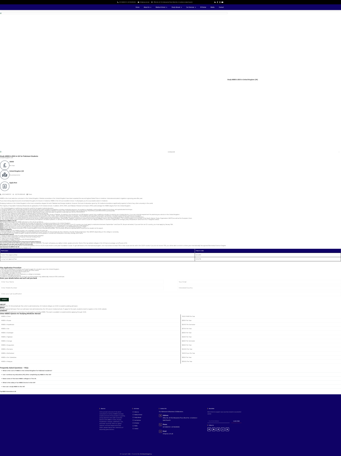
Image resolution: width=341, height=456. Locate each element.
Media (212, 7)
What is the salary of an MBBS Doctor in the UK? (19, 382)
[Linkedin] (218, 429)
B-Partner (203, 7)
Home (137, 7)
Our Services (190, 7)
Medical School (160, 7)
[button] (2, 152)
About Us (146, 7)
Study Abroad (176, 7)
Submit (4, 299)
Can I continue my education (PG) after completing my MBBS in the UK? (27, 374)
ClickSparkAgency (146, 454)
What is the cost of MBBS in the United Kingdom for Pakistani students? (27, 370)
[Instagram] (222, 429)
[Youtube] (213, 429)
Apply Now (13, 183)
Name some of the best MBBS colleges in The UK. (19, 378)
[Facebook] (209, 429)
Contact (221, 7)
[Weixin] (227, 429)
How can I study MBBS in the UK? (14, 386)
